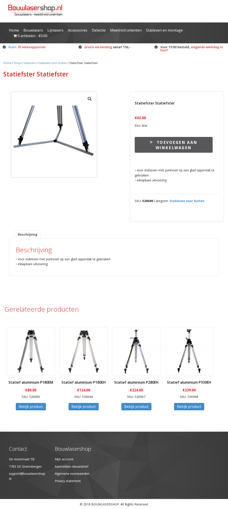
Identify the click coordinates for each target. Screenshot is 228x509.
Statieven (29, 63)
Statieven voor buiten (52, 63)
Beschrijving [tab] (27, 234)
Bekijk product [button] (31, 406)
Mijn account (64, 459)
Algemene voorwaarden (72, 473)
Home (7, 63)
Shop (17, 63)
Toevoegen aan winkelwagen (176, 145)
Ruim (27, 47)
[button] (90, 99)
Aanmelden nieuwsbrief (71, 466)
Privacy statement (68, 481)
